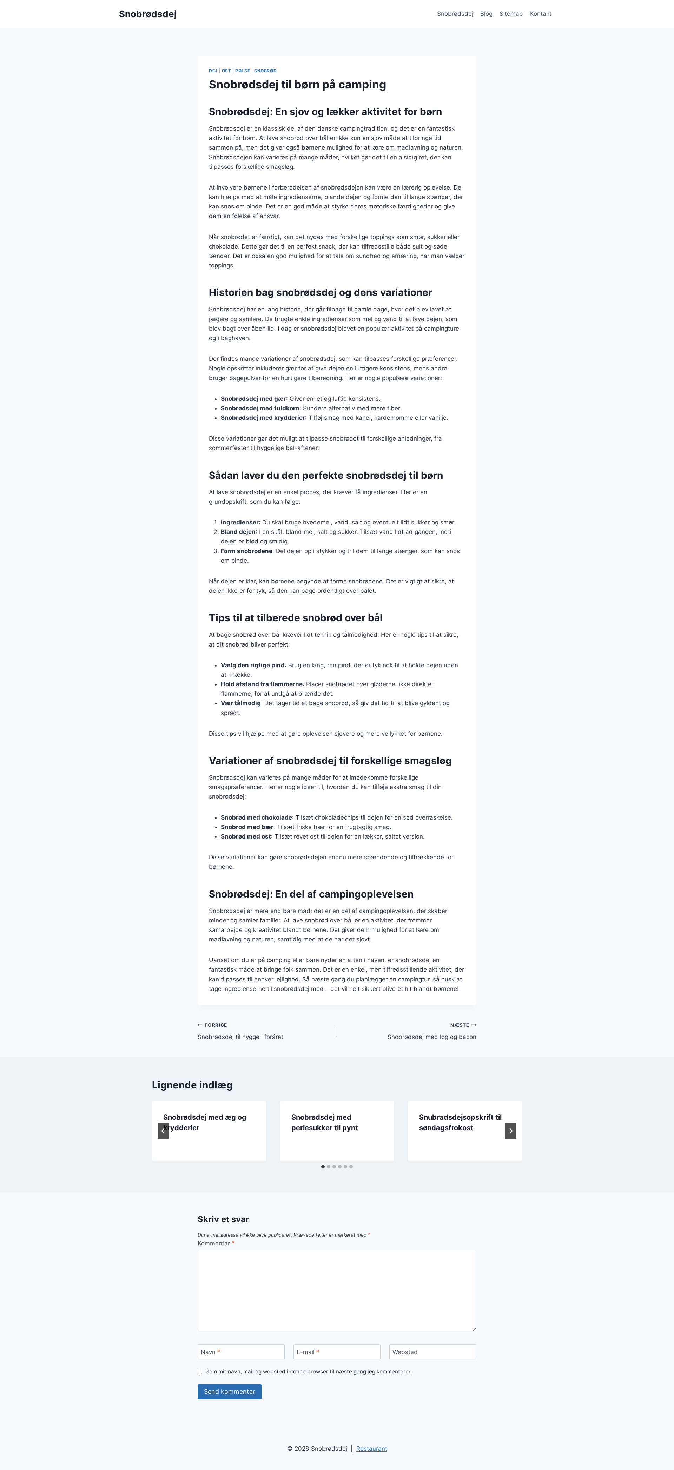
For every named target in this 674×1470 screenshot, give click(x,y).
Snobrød (265, 70)
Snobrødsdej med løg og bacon (432, 1031)
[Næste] (510, 1131)
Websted (405, 1352)
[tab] (323, 1166)
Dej (213, 70)
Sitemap (511, 13)
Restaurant (371, 1448)
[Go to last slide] (163, 1131)
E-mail (308, 1352)
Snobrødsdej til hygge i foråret (240, 1031)
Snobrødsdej (455, 13)
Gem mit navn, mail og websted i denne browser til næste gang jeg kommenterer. (308, 1371)
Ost (226, 70)
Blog (486, 13)
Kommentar (216, 1243)
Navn (210, 1352)
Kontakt (540, 13)
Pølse (242, 70)
